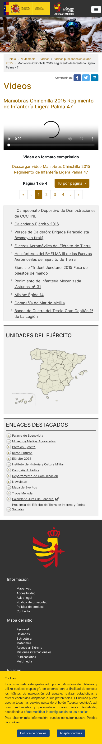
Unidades (23, 634)
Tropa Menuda (22, 493)
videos (45, 59)
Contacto (23, 611)
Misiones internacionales (34, 652)
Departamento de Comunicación (35, 476)
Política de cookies (33, 733)
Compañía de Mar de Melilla (39, 302)
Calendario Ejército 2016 (36, 224)
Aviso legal (24, 597)
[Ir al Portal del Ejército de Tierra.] (51, 33)
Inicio (12, 59)
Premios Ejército (24, 447)
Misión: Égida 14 (29, 294)
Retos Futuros (22, 453)
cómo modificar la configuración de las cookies (56, 712)
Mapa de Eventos (24, 487)
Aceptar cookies (71, 733)
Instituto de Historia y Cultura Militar (38, 464)
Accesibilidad (26, 593)
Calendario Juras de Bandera (33, 499)
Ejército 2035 (22, 458)
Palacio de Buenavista (27, 435)
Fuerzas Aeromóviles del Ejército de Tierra (52, 245)
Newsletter (20, 481)
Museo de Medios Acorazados (34, 441)
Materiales (24, 643)
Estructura (24, 638)
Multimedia (28, 59)
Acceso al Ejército (29, 647)
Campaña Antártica (25, 470)
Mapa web (24, 588)
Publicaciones (26, 657)
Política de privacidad (32, 602)
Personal (23, 629)
